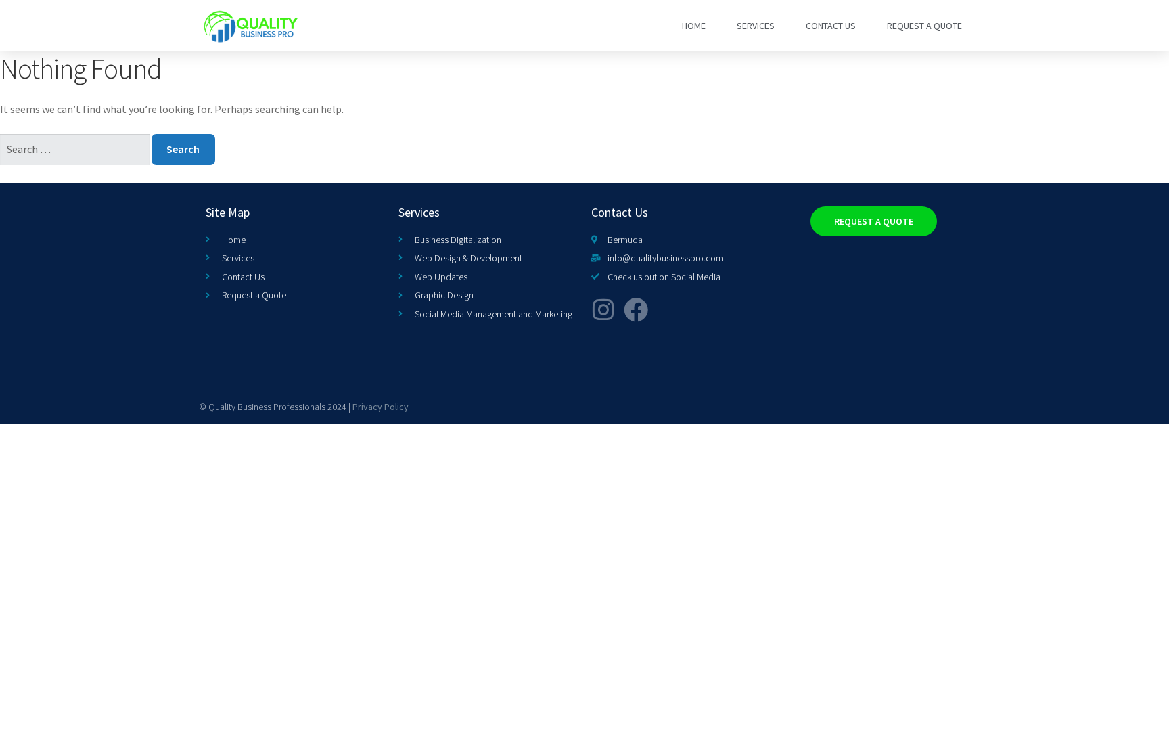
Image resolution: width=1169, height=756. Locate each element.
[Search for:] (76, 149)
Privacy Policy (380, 407)
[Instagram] (603, 310)
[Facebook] (636, 310)
